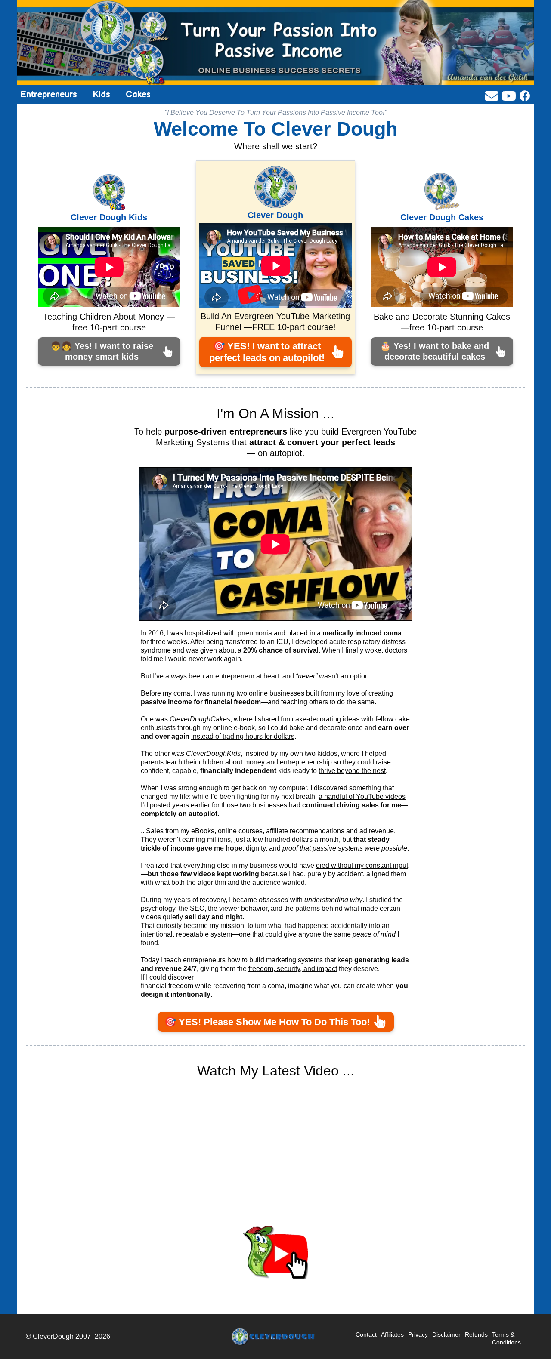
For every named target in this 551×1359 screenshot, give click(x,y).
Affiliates (392, 1334)
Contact (366, 1334)
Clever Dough (275, 215)
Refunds (476, 1334)
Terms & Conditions (506, 1338)
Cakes (138, 94)
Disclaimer (446, 1334)
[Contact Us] (491, 95)
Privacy (418, 1334)
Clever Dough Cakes (441, 217)
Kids (101, 94)
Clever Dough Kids (109, 217)
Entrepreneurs (49, 94)
